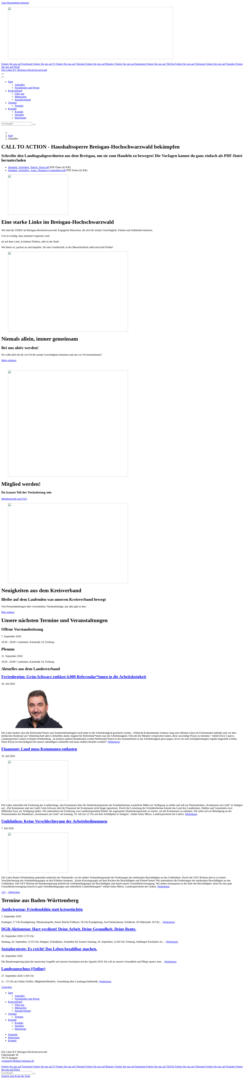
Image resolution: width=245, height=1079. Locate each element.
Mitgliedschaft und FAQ (14, 498)
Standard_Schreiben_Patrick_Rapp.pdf (28, 167)
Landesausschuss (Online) (23, 969)
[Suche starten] (34, 124)
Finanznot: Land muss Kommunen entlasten (39, 749)
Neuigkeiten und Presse (27, 87)
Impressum (20, 117)
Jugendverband (23, 99)
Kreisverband (15, 90)
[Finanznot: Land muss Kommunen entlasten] (122, 780)
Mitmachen (20, 96)
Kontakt (12, 108)
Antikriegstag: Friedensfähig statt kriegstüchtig (42, 909)
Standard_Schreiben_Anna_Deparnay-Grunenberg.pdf (37, 170)
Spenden (19, 114)
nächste (16, 892)
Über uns (19, 93)
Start (10, 81)
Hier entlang (7, 612)
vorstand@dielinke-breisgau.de (17, 1060)
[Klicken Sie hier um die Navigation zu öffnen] (2, 76)
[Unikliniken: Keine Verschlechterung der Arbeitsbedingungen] (122, 853)
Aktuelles (20, 84)
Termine (12, 102)
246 (10, 892)
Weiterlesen (114, 741)
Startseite (13, 1034)
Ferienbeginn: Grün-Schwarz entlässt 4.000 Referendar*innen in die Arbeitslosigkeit (73, 677)
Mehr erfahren (8, 360)
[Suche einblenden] (2, 73)
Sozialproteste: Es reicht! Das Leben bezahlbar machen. (49, 949)
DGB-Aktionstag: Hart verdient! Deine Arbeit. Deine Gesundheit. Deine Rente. (68, 929)
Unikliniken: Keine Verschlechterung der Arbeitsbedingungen (54, 821)
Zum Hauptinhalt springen (15, 2)
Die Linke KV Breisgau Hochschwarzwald (24, 70)
